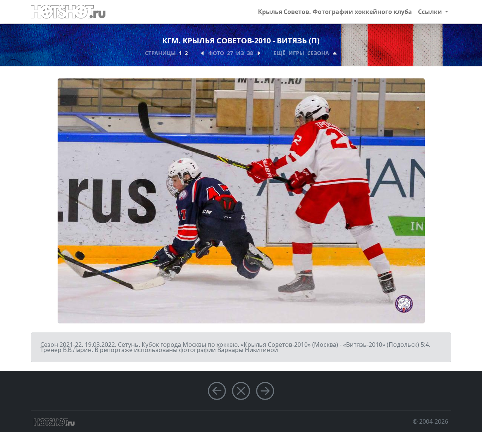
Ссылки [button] (431, 12)
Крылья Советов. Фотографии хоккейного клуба (335, 12)
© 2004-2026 (430, 421)
